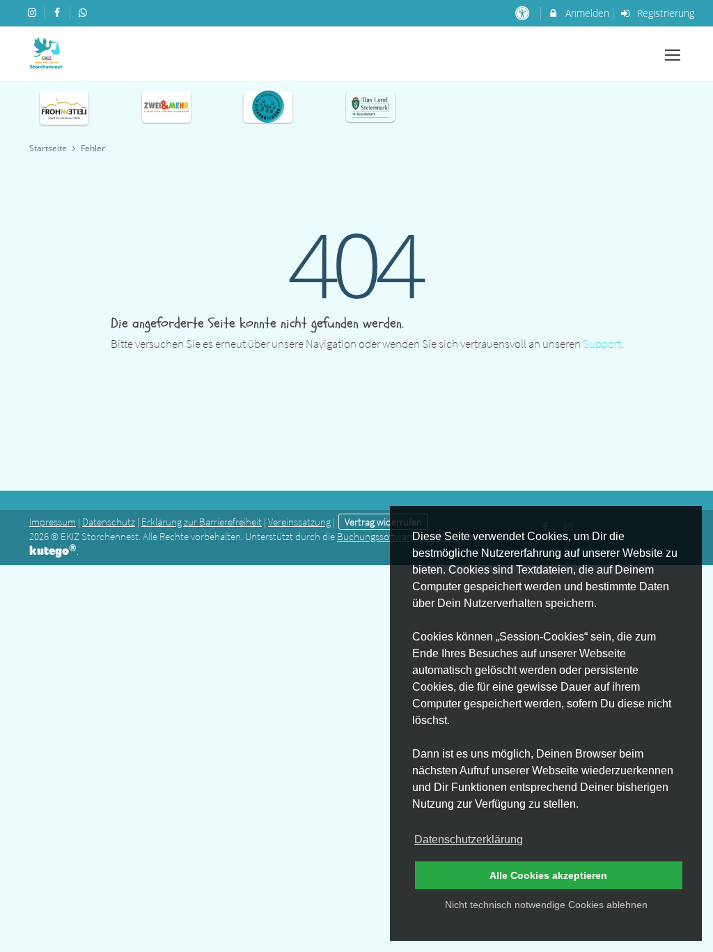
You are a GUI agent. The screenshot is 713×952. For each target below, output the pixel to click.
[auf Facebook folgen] (59, 12)
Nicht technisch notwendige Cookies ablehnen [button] (546, 904)
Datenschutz (108, 521)
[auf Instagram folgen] (33, 12)
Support (602, 343)
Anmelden (586, 13)
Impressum (52, 521)
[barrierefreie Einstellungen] (523, 13)
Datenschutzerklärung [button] (468, 839)
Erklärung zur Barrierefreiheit (201, 521)
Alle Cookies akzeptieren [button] (548, 875)
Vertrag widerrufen (383, 521)
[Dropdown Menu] (672, 55)
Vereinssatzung (299, 521)
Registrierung (664, 13)
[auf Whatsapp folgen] (84, 12)
